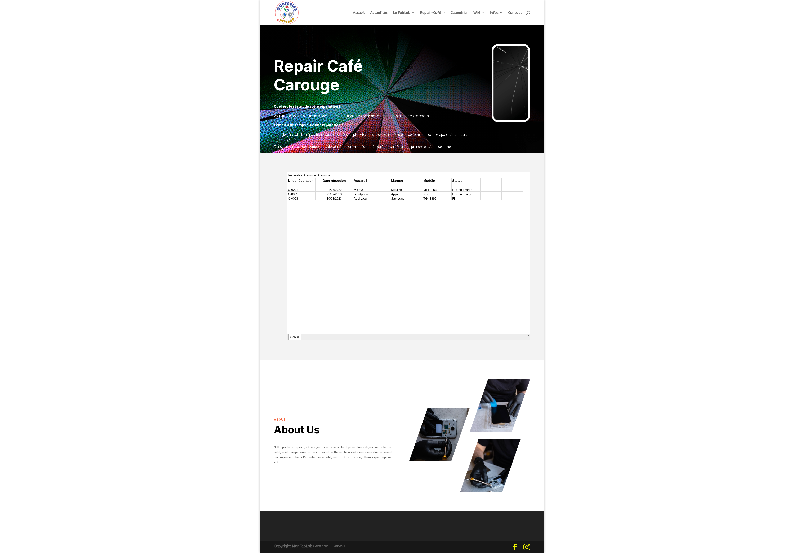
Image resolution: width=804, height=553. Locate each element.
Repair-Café (430, 13)
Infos (494, 13)
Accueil (359, 13)
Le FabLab (401, 13)
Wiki (476, 13)
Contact (515, 13)
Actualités (379, 13)
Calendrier (459, 13)
